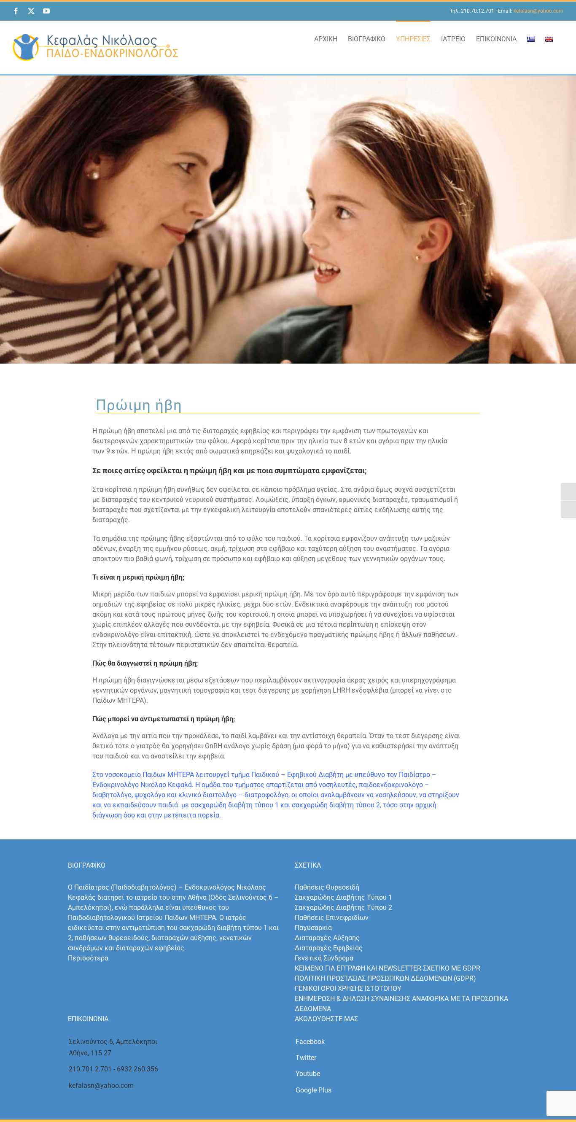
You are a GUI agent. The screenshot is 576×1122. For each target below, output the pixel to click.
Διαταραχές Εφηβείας (329, 948)
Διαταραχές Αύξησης (327, 938)
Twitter (306, 1058)
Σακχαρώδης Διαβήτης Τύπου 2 (343, 908)
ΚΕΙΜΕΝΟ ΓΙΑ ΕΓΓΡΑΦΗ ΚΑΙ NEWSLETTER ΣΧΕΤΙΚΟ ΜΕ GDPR (387, 968)
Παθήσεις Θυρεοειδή (327, 887)
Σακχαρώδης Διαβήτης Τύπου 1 (343, 897)
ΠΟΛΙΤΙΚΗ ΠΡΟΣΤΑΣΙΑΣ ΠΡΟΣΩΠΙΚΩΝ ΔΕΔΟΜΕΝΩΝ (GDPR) (385, 978)
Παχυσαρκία (313, 928)
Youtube (308, 1074)
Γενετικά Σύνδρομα (324, 958)
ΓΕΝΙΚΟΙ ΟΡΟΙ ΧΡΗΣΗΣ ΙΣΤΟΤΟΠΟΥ (348, 988)
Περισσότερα (88, 958)
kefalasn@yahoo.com (538, 11)
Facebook (310, 1042)
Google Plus (313, 1090)
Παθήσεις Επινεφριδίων (332, 918)
